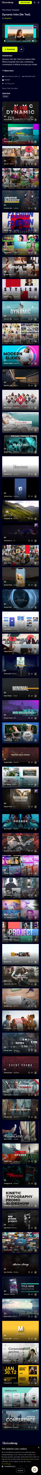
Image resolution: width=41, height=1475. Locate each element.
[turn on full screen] (29, 119)
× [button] (38, 1447)
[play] (5, 41)
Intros (5, 96)
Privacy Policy (30, 1459)
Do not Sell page (6, 1464)
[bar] (38, 2)
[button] (20, 1466)
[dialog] (20, 1460)
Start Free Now (25, 2)
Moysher (8, 18)
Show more (9, 71)
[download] (35, 119)
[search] (34, 2)
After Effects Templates (10, 10)
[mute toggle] (5, 116)
